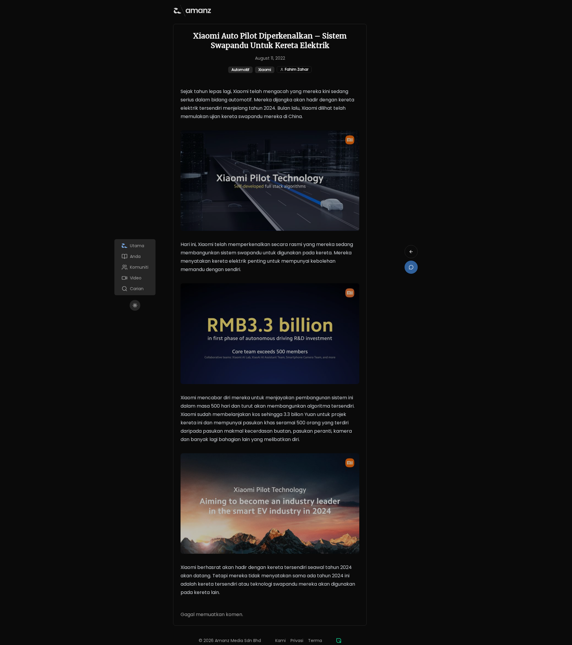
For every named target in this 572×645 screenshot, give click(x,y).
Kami (280, 641)
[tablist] (135, 267)
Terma (315, 641)
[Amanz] (338, 640)
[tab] (135, 245)
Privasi (296, 641)
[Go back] (411, 251)
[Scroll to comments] (411, 267)
